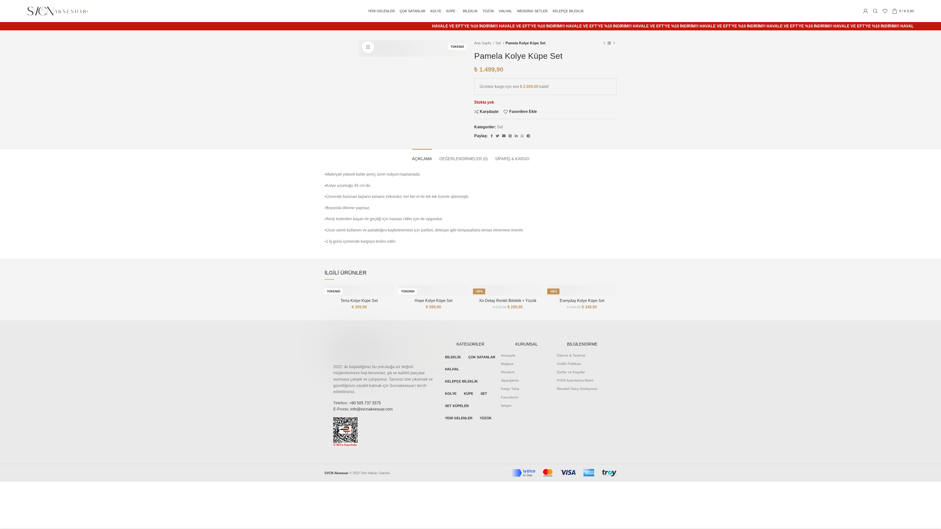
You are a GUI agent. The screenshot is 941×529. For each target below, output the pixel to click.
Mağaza (507, 364)
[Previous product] (604, 43)
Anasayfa (508, 355)
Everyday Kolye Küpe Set (582, 301)
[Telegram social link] (528, 136)
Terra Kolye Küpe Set (359, 301)
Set (498, 43)
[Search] (875, 11)
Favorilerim (509, 397)
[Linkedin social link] (516, 136)
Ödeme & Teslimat (571, 355)
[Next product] (614, 43)
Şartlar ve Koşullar (571, 372)
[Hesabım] (865, 11)
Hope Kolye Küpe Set (433, 301)
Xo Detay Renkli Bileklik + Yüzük (507, 301)
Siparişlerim (510, 380)
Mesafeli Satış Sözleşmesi (577, 389)
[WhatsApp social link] (522, 136)
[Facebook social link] (491, 136)
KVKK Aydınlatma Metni (575, 380)
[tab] (422, 156)
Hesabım (508, 372)
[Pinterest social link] (510, 136)
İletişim (506, 406)
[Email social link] (504, 136)
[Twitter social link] (497, 136)
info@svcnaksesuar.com (371, 409)
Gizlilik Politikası (569, 364)
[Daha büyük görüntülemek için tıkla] (368, 47)
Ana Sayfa (483, 43)
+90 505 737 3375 (365, 403)
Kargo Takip (510, 389)
